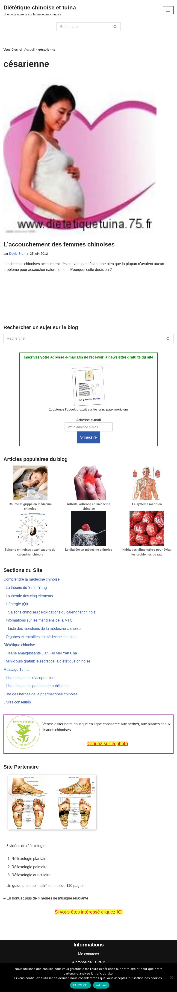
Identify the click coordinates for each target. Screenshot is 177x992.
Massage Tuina (16, 669)
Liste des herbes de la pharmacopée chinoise (40, 694)
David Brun (17, 253)
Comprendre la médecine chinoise (31, 579)
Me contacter (88, 954)
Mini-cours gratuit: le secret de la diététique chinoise (48, 661)
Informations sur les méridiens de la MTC (39, 620)
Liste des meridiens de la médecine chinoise (44, 628)
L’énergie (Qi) (17, 604)
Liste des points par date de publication (38, 686)
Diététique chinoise (19, 645)
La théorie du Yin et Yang (26, 588)
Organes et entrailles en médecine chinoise (41, 637)
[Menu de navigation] (168, 10)
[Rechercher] (115, 26)
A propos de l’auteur (88, 962)
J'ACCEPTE (80, 985)
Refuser (101, 985)
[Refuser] (171, 977)
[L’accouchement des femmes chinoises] (88, 156)
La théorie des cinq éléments (29, 596)
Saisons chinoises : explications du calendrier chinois (51, 612)
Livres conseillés (17, 702)
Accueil (29, 49)
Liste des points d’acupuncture (31, 678)
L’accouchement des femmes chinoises (59, 244)
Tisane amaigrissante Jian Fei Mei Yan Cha (41, 653)
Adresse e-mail (88, 420)
